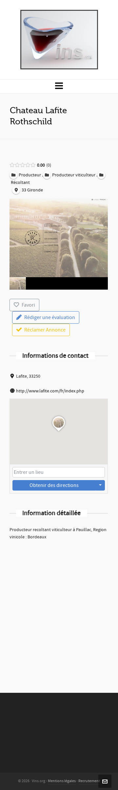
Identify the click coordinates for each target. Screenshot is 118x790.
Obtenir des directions (54, 485)
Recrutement (89, 781)
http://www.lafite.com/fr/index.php (50, 391)
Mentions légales (62, 781)
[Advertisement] (59, 608)
